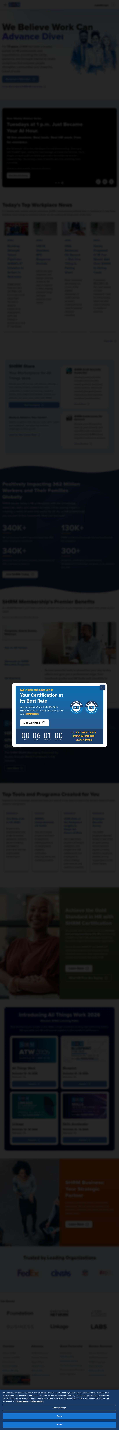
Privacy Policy (37, 1401)
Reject (59, 1416)
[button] (34, 722)
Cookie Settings (59, 1408)
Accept (60, 1424)
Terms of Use (22, 1401)
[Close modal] (102, 687)
